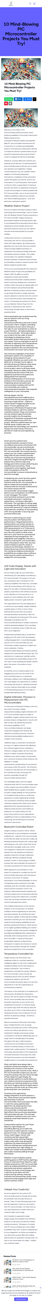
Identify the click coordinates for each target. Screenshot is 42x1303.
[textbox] (21, 676)
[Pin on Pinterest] (6, 103)
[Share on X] (34, 99)
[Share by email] (10, 103)
